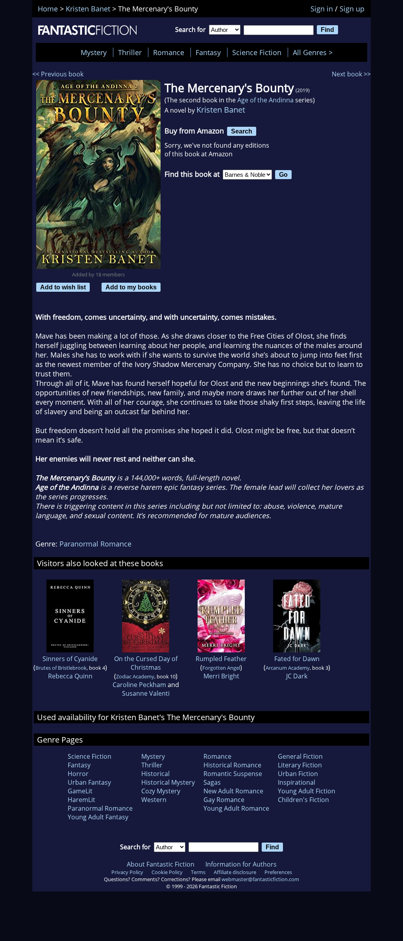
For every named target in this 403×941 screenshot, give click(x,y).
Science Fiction (256, 52)
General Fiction (300, 756)
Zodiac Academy (135, 676)
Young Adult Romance (236, 808)
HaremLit (81, 799)
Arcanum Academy (288, 667)
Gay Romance (223, 799)
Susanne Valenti (146, 693)
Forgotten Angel (221, 667)
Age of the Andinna (265, 100)
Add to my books (131, 287)
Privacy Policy (127, 872)
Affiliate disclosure (235, 872)
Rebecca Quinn (70, 676)
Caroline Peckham (139, 684)
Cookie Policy (167, 872)
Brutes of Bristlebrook (61, 667)
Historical (155, 773)
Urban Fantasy (89, 782)
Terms (198, 872)
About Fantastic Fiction (160, 864)
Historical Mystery (168, 782)
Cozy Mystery (160, 791)
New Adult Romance (233, 791)
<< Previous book (57, 74)
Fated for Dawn (297, 658)
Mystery (94, 52)
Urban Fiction (298, 773)
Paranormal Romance (95, 543)
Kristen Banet (220, 109)
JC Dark (296, 676)
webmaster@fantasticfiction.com (260, 879)
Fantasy (208, 52)
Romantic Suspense (232, 773)
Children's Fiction (303, 799)
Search (241, 131)
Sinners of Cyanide (70, 658)
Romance (168, 52)
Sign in (322, 8)
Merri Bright (221, 676)
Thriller (130, 52)
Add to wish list (63, 287)
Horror (78, 773)
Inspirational (296, 782)
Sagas (212, 782)
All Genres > (314, 52)
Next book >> (351, 74)
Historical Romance (232, 765)
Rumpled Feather (221, 658)
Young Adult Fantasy (98, 817)
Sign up (352, 8)
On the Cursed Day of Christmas (145, 663)
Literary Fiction (300, 765)
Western (153, 799)
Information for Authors (241, 864)
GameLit (80, 791)
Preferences (278, 872)
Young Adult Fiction (306, 791)
